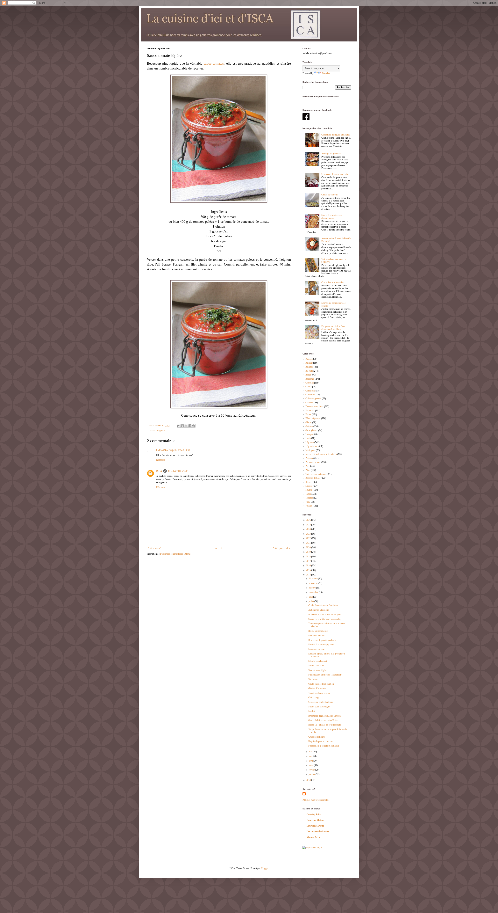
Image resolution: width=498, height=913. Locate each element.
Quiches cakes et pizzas (316, 474)
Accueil (218, 548)
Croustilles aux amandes (332, 282)
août (311, 596)
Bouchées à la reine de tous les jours (325, 614)
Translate (326, 73)
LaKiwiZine (162, 450)
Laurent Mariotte (315, 825)
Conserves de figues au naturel (335, 134)
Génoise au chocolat (317, 661)
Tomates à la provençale (319, 693)
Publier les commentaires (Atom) (175, 553)
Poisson (309, 458)
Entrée (308, 414)
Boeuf (308, 374)
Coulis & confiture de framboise (323, 605)
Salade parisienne (316, 665)
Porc (307, 466)
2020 (308, 547)
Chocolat (309, 382)
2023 (308, 533)
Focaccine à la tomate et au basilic (323, 745)
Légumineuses (312, 446)
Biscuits (309, 370)
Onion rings (313, 697)
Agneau (309, 359)
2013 (308, 780)
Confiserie (310, 390)
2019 (308, 552)
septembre (314, 592)
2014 (308, 574)
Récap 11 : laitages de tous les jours (324, 724)
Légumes (161, 430)
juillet (311, 601)
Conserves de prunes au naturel (335, 174)
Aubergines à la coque (318, 610)
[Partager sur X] (186, 426)
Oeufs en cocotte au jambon (321, 684)
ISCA (159, 471)
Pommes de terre (313, 462)
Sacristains (313, 679)
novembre (313, 583)
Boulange (309, 378)
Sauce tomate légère (317, 670)
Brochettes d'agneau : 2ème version (324, 715)
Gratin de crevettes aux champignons (331, 216)
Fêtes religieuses (313, 418)
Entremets (310, 410)
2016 (308, 565)
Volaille (308, 505)
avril (311, 760)
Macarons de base (316, 649)
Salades (308, 486)
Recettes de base (312, 478)
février (312, 769)
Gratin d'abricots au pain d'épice (323, 720)
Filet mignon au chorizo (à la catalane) (325, 674)
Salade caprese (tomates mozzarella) (324, 619)
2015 (308, 570)
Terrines (309, 497)
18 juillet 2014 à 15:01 (178, 471)
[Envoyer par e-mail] (179, 426)
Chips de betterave (316, 736)
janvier (312, 774)
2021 (308, 542)
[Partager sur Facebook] (190, 426)
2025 (308, 524)
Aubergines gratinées (331, 153)
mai (311, 756)
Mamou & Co (313, 837)
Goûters (309, 426)
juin (311, 751)
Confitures (310, 394)
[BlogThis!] (182, 426)
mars (311, 765)
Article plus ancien (281, 548)
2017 (308, 561)
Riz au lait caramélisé (318, 631)
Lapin (308, 438)
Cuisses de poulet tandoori (320, 702)
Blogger (264, 868)
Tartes (308, 494)
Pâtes (307, 470)
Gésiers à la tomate (317, 688)
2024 (308, 529)
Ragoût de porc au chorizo (320, 741)
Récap (308, 482)
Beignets (309, 366)
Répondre (160, 459)
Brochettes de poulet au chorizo (322, 640)
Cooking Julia (314, 814)
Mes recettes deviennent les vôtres (321, 454)
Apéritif (309, 363)
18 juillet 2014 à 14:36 (179, 450)
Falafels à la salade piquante (321, 644)
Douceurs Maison (315, 820)
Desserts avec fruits (314, 406)
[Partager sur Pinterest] (194, 426)
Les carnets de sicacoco (318, 831)
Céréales (309, 402)
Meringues (310, 450)
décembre (313, 578)
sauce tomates (214, 63)
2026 (308, 520)
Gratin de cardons (329, 194)
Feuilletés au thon (316, 635)
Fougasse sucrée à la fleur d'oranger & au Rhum (333, 327)
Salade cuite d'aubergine (319, 706)
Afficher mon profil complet (315, 800)
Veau (307, 501)
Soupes (308, 489)
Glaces (308, 422)
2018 (308, 556)
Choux (308, 386)
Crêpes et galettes (313, 398)
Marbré (311, 711)
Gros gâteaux (311, 430)
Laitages (309, 434)
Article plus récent (156, 548)
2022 (308, 538)
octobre (312, 587)
